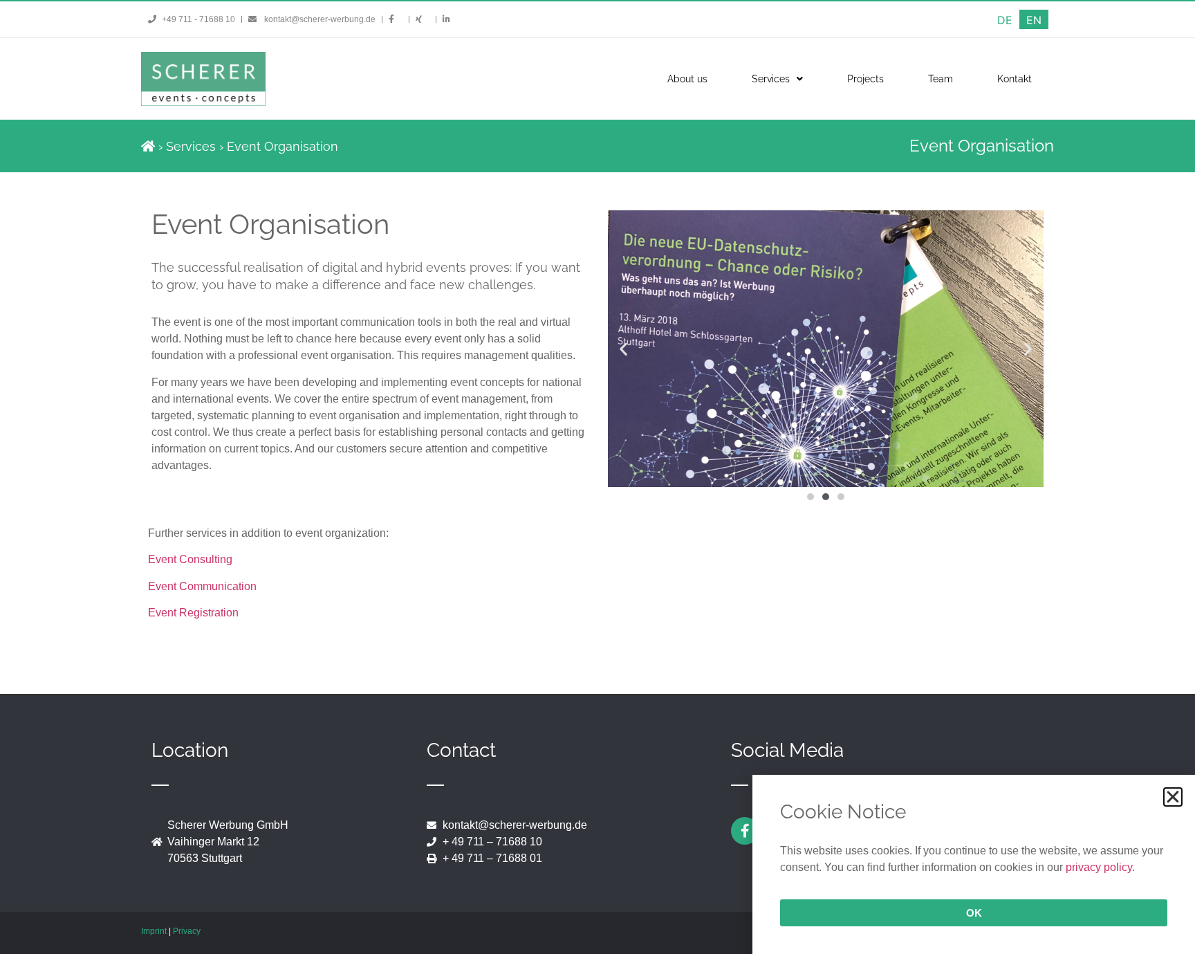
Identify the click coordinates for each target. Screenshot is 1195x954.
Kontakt (1014, 78)
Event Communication (202, 586)
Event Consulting (190, 559)
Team (940, 78)
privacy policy (1099, 867)
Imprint (154, 931)
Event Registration (193, 612)
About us (687, 78)
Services (771, 78)
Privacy (187, 931)
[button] (623, 349)
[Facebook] (745, 831)
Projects (865, 78)
